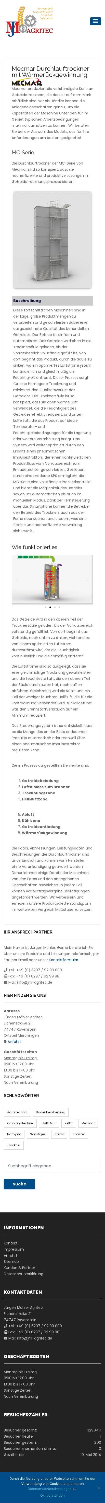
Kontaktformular (63, 959)
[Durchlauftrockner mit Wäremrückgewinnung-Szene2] (52, 579)
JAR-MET (49, 1123)
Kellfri (69, 1123)
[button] (17, 579)
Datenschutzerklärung (23, 1273)
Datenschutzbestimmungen (50, 1489)
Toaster (79, 1134)
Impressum (14, 1249)
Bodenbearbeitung (50, 1112)
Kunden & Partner (19, 1267)
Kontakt (11, 1243)
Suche (19, 1184)
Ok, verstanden (52, 1495)
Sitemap (11, 1261)
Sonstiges (38, 1134)
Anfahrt (14, 1041)
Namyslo (14, 1134)
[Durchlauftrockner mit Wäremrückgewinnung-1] (52, 240)
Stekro (59, 1134)
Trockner (13, 1145)
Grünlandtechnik (20, 1123)
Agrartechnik (17, 1112)
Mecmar (88, 1123)
